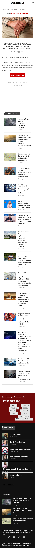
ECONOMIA (25, 411)
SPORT (12, 411)
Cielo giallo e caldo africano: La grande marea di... (22, 510)
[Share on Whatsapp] (21, 86)
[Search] (33, 3)
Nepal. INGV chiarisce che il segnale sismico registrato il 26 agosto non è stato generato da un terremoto (24, 279)
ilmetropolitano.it (7, 9)
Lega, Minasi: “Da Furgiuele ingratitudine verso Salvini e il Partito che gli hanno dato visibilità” (24, 299)
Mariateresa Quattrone (19, 457)
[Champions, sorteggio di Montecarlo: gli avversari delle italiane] (10, 188)
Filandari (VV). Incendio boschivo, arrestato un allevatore (23, 123)
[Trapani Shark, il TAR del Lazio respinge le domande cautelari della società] (10, 317)
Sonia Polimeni (16, 475)
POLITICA (14, 408)
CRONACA (25, 405)
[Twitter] (9, 537)
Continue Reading (17, 75)
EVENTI (14, 413)
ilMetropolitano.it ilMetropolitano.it (16, 469)
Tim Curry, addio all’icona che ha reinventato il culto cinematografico (24, 375)
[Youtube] (14, 537)
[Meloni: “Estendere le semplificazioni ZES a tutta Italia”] (10, 204)
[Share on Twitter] (14, 86)
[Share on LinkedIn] (19, 86)
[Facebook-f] (4, 537)
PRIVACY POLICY (8, 485)
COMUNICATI (24, 416)
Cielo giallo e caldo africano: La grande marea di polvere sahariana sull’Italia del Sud (24, 141)
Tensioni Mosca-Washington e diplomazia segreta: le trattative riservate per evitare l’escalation (24, 239)
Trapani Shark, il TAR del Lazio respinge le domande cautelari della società (24, 319)
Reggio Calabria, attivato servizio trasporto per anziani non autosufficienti (17, 46)
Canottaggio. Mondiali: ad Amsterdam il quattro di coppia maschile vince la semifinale (24, 260)
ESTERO (26, 408)
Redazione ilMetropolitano (20, 449)
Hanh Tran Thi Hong (18, 442)
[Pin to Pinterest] (17, 86)
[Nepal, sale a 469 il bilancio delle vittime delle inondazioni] (10, 157)
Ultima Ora (6, 495)
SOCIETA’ (26, 413)
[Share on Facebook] (12, 86)
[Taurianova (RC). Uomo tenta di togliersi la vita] (10, 362)
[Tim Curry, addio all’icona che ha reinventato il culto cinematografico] (10, 374)
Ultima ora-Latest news (24, 419)
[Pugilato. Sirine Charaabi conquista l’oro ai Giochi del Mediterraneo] (10, 171)
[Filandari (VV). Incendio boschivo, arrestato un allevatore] (10, 122)
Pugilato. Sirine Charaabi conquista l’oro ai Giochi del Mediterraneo (24, 172)
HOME (14, 405)
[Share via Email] (24, 86)
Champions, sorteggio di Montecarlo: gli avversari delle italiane (23, 189)
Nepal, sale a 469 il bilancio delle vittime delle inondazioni (24, 157)
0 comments (23, 82)
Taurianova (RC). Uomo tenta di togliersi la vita (24, 361)
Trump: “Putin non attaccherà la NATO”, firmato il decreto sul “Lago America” (24, 220)
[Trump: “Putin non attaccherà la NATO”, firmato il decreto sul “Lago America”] (10, 218)
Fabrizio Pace (15, 435)
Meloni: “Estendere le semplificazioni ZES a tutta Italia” (24, 204)
